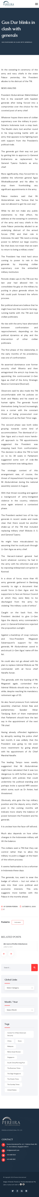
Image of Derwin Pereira (10, 1182)
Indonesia (18, 922)
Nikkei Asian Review (14, 1052)
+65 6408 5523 (11, 1155)
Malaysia (10, 1046)
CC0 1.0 (17, 1185)
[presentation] (4, 953)
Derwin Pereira (12, 906)
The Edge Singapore (14, 1074)
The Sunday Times (13, 1084)
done (20, 1041)
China (9, 1041)
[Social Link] (12, 1191)
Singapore (10, 1057)
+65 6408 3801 (11, 1159)
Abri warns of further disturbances (15, 944)
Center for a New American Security (16, 1034)
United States (12, 1090)
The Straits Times (13, 1079)
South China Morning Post (16, 1063)
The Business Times (13, 1068)
